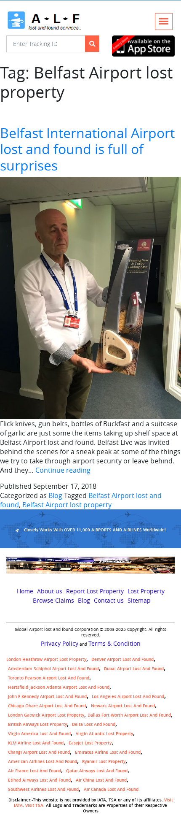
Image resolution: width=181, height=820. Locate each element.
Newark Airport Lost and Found (123, 706)
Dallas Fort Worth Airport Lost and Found (129, 715)
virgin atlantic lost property (104, 733)
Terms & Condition (114, 643)
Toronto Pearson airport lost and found (48, 678)
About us (49, 591)
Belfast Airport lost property (67, 504)
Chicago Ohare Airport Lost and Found (47, 706)
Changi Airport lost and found (39, 752)
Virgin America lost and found (39, 733)
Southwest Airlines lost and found (43, 789)
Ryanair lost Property (103, 761)
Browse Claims (53, 600)
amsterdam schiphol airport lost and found (53, 668)
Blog (55, 495)
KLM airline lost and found (36, 743)
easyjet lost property (90, 743)
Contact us (109, 600)
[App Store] (143, 46)
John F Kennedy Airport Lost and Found (47, 696)
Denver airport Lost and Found (122, 659)
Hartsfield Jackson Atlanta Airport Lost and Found (58, 687)
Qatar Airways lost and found (97, 771)
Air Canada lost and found (111, 789)
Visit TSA (34, 805)
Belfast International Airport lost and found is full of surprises (87, 149)
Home (25, 591)
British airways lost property (37, 724)
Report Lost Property (95, 591)
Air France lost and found (34, 771)
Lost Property (146, 591)
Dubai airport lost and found (134, 668)
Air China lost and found (101, 780)
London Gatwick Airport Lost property (46, 715)
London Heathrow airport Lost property (46, 659)
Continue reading (62, 470)
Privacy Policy (59, 643)
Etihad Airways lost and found (39, 780)
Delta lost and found (93, 724)
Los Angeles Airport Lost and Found (128, 696)
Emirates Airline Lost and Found (108, 752)
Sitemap (139, 600)
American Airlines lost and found (42, 761)
